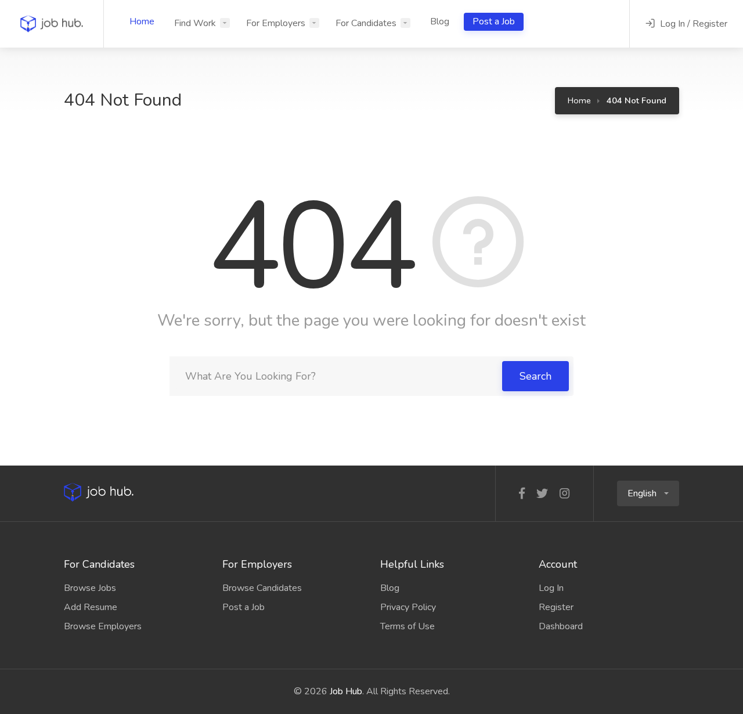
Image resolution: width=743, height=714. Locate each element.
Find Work (195, 23)
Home (141, 21)
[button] (648, 493)
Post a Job (494, 21)
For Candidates (366, 23)
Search (535, 376)
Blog (439, 21)
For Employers (275, 23)
